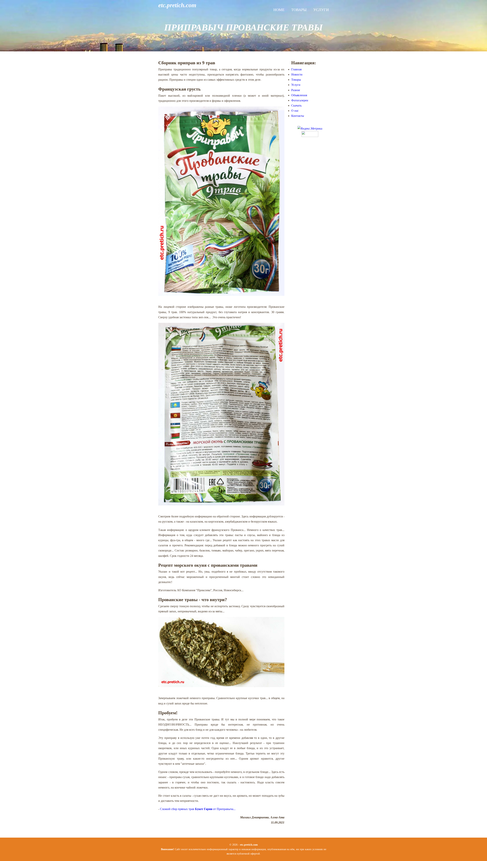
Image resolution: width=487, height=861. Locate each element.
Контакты (297, 115)
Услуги (321, 10)
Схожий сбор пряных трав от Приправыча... (198, 809)
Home (278, 10)
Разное (295, 90)
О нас (295, 110)
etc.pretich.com (177, 5)
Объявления (299, 95)
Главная (296, 69)
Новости (296, 74)
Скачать (296, 105)
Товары (298, 10)
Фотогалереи (299, 100)
